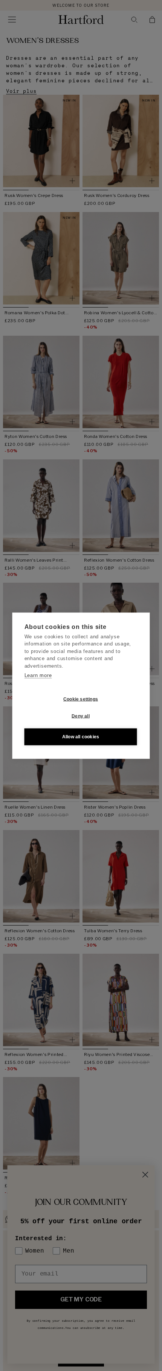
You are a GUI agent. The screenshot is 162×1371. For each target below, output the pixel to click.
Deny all (81, 716)
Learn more (38, 675)
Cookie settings (80, 699)
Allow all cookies (80, 736)
